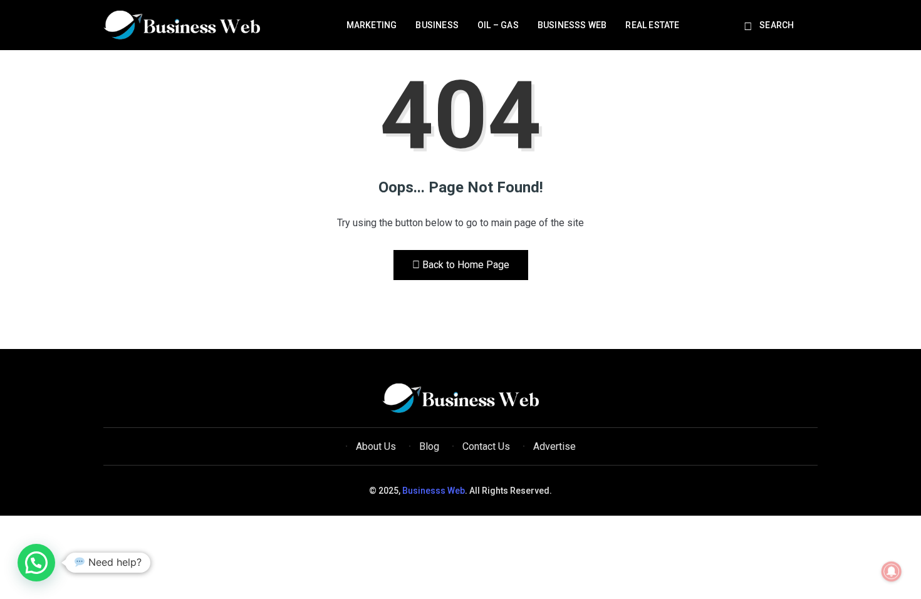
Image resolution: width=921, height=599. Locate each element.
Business (437, 25)
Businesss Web (572, 25)
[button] (36, 562)
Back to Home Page (465, 265)
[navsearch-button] (750, 27)
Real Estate (652, 25)
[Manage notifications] (892, 571)
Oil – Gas (498, 25)
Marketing (371, 25)
